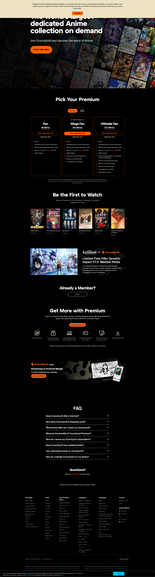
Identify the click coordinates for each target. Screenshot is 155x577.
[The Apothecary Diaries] (53, 221)
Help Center (75, 474)
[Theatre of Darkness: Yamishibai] (118, 222)
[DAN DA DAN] (101, 221)
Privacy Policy (29, 575)
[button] (123, 559)
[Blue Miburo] (69, 221)
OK (119, 573)
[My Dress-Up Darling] (85, 221)
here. (61, 575)
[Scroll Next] (126, 218)
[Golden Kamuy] (37, 221)
